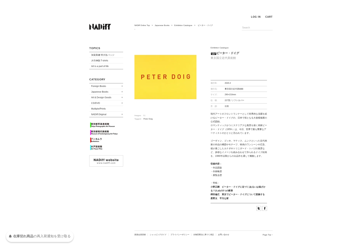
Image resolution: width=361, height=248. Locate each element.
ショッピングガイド (158, 235)
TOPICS (94, 48)
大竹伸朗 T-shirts (99, 60)
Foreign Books (98, 86)
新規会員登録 (140, 235)
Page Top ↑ (268, 235)
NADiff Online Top (142, 25)
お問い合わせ (223, 235)
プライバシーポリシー (180, 235)
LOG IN (256, 16)
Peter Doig (148, 119)
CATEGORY (97, 79)
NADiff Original (98, 114)
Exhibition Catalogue (183, 25)
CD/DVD (95, 103)
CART (269, 16)
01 (144, 115)
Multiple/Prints (98, 108)
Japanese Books (99, 92)
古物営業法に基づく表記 (203, 235)
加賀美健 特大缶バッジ (102, 55)
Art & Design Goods (101, 97)
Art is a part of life (100, 66)
